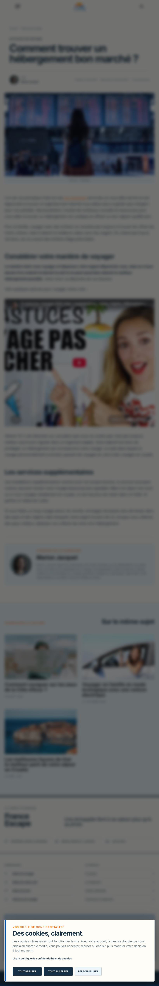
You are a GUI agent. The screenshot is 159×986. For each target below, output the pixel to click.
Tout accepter (58, 971)
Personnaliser (88, 971)
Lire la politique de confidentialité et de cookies (42, 958)
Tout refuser (27, 971)
